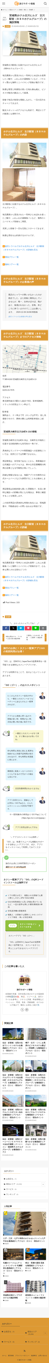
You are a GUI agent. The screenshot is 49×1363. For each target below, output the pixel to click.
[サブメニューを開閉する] (43, 1184)
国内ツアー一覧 (12, 264)
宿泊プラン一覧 (12, 257)
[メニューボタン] (3, 3)
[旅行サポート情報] (24, 3)
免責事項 (34, 1355)
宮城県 (7, 26)
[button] (5, 628)
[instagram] (26, 1009)
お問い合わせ (42, 1355)
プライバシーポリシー (22, 1355)
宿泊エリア (14, 1184)
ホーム (4, 1355)
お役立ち (11, 1179)
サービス (11, 1189)
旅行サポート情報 (24, 990)
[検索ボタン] (45, 3)
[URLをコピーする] (43, 628)
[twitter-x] (22, 1009)
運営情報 (11, 1355)
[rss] (24, 1351)
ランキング (12, 1194)
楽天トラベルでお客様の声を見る (20, 316)
